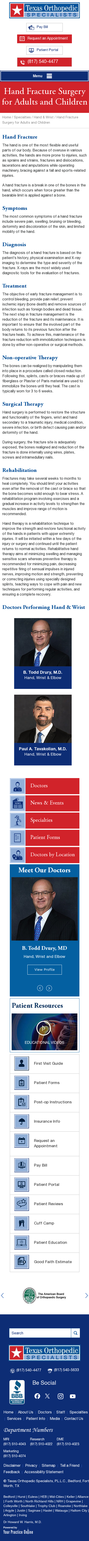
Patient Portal (50, 50)
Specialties (22, 117)
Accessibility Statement (43, 1472)
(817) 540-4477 (43, 62)
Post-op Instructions (53, 1102)
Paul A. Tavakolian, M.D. (43, 749)
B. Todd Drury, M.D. (42, 672)
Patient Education (50, 1243)
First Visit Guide (48, 1064)
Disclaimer (12, 1466)
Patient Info (35, 1419)
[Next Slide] (49, 988)
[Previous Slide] (40, 988)
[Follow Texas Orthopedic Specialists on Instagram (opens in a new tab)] (61, 1395)
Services (14, 1419)
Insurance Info (47, 1122)
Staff (60, 1413)
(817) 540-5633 (66, 1370)
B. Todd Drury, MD (44, 952)
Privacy (31, 1466)
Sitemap (48, 1466)
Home (6, 117)
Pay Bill (50, 27)
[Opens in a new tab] (44, 1295)
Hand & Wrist (44, 117)
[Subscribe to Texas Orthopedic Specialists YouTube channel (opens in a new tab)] (73, 1395)
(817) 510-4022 (41, 1444)
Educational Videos (44, 1043)
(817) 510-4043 (14, 1444)
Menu (37, 76)
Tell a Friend (69, 1466)
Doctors (39, 786)
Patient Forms (45, 838)
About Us (25, 1413)
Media (55, 1419)
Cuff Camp (44, 1224)
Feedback (11, 1472)
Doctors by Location (52, 855)
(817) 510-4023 (68, 1444)
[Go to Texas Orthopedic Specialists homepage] (44, 10)
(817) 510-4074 (14, 1456)
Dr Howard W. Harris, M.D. (22, 1522)
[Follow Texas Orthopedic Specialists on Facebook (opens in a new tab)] (37, 1395)
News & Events (47, 803)
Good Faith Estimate (53, 1262)
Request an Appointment (47, 39)
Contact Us (73, 1419)
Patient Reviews (48, 1204)
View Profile (44, 969)
